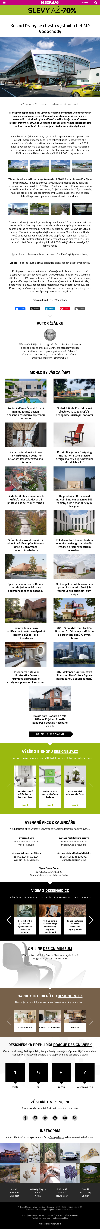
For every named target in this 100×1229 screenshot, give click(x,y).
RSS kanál (62, 1189)
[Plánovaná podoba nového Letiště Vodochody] (50, 67)
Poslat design (85, 1192)
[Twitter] (45, 1118)
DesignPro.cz (70, 996)
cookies (74, 1215)
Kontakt (14, 1189)
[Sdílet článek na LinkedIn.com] (50, 308)
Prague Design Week (72, 1045)
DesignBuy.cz (66, 751)
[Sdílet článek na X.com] (35, 308)
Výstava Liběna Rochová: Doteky (74, 853)
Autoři (38, 1192)
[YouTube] (65, 1118)
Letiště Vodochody (57, 300)
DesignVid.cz (57, 890)
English (85, 1195)
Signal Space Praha (49, 868)
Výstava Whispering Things (26, 853)
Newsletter (62, 1195)
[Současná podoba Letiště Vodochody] (60, 209)
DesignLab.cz (56, 1223)
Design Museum (57, 949)
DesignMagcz (56, 1137)
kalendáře (65, 822)
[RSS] (74, 1118)
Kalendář (62, 1192)
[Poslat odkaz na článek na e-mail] (79, 308)
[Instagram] (35, 1118)
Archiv (38, 1195)
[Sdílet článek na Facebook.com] (20, 308)
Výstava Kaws (26, 838)
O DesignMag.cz (38, 1189)
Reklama (14, 1192)
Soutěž (85, 1189)
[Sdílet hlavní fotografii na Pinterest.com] (65, 308)
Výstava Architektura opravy (74, 838)
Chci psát (14, 1195)
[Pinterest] (55, 1118)
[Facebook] (25, 1118)
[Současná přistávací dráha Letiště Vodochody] (82, 209)
